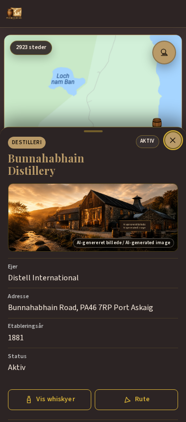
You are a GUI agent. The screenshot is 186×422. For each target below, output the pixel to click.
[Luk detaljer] (173, 140)
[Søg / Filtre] (164, 52)
